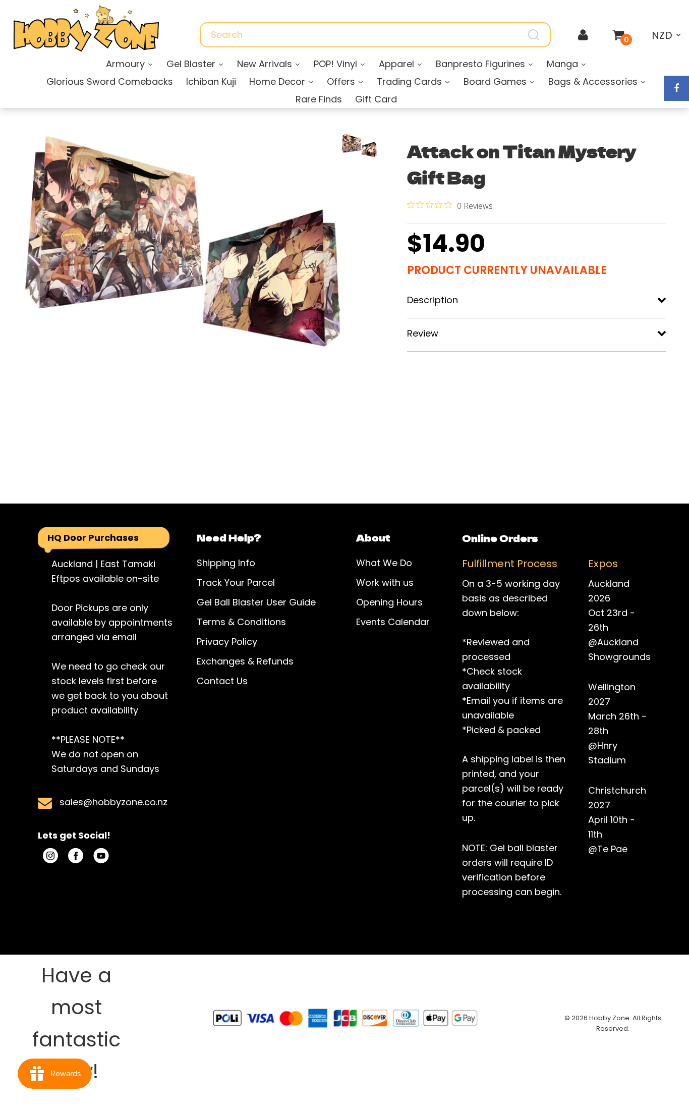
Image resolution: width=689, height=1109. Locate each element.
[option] (182, 242)
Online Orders (500, 537)
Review (422, 333)
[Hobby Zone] (86, 29)
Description (432, 300)
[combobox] (375, 34)
